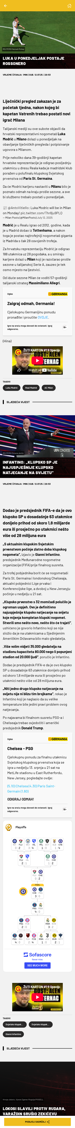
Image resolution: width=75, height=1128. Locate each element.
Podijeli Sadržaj (35, 1121)
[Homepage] (69, 5)
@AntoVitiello (18, 208)
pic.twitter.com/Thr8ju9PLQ (41, 213)
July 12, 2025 (44, 217)
